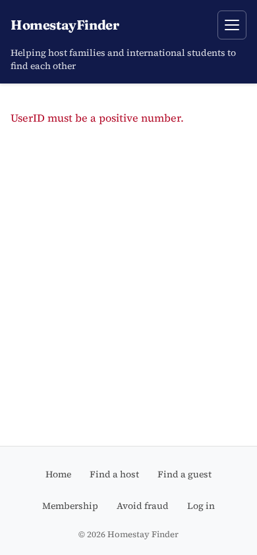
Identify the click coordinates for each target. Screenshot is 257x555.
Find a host (114, 474)
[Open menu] (231, 25)
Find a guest (184, 474)
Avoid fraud (143, 505)
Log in (201, 505)
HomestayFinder (65, 24)
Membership (70, 505)
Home (58, 474)
